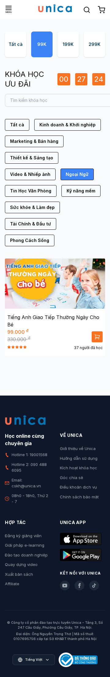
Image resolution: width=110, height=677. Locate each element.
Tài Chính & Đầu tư (30, 223)
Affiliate (12, 583)
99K (41, 44)
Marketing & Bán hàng (34, 141)
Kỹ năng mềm (81, 190)
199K (68, 44)
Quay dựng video (21, 564)
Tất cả (16, 44)
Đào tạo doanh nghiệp (26, 554)
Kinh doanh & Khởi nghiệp (67, 124)
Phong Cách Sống (29, 240)
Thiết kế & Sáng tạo (31, 157)
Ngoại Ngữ (77, 174)
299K (95, 44)
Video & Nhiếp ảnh (30, 174)
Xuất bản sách (19, 574)
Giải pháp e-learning (24, 545)
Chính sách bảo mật (79, 496)
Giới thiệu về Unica (78, 448)
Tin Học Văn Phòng (30, 190)
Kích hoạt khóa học (78, 467)
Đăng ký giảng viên (23, 535)
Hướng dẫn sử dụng (78, 458)
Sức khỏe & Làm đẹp (32, 207)
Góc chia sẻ (71, 477)
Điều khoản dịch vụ (78, 487)
